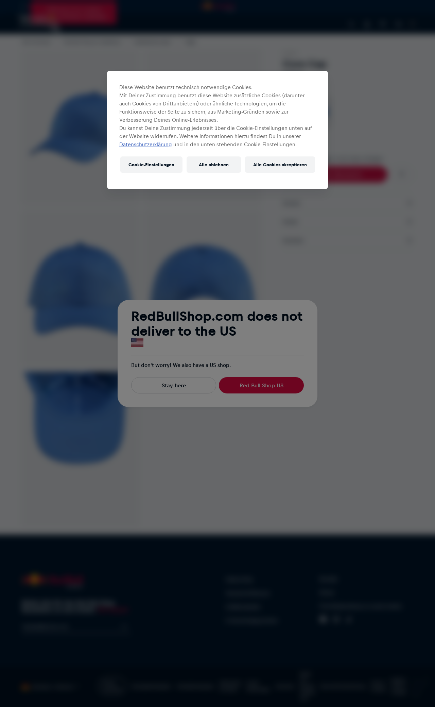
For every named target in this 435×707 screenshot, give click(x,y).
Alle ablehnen (214, 164)
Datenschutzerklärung (145, 144)
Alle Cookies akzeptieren (280, 164)
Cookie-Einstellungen (151, 164)
